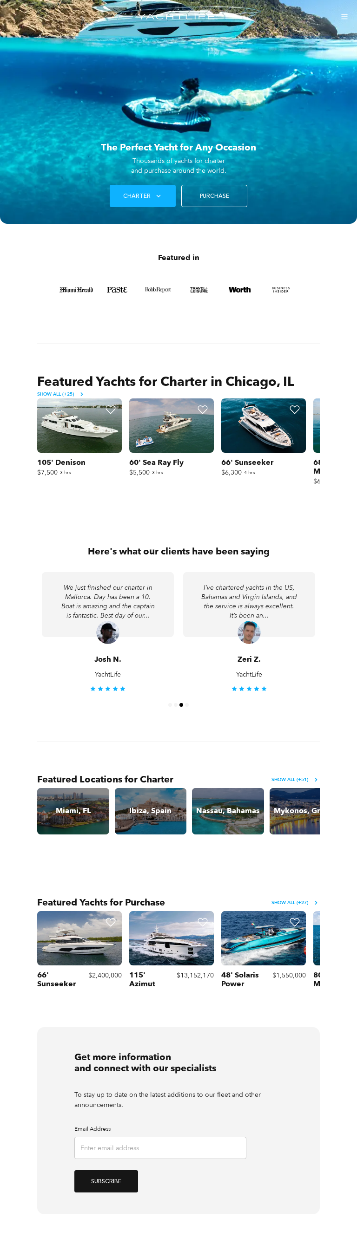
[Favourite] (110, 409)
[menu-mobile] (344, 16)
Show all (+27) (289, 902)
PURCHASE (214, 196)
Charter (137, 196)
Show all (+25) (55, 394)
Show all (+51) (289, 779)
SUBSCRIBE (106, 1181)
